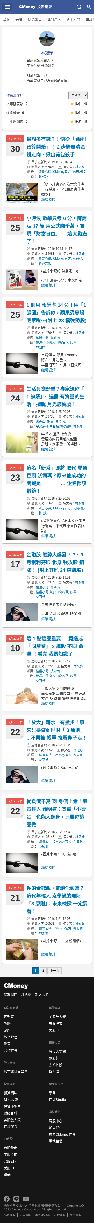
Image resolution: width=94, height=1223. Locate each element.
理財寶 (9, 1017)
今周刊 (78, 755)
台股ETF (10, 1161)
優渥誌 (78, 928)
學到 (52, 1093)
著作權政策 (42, 1215)
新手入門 (73, 19)
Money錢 (11, 1099)
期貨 (50, 421)
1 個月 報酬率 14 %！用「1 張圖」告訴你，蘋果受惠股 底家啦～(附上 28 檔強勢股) (57, 312)
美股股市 (10, 1154)
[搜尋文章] (79, 7)
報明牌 (54, 1071)
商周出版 (79, 172)
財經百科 (10, 1113)
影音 (7, 1044)
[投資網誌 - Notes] (34, 7)
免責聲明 (75, 1215)
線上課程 (10, 1037)
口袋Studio (57, 1099)
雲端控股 (55, 1065)
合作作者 (10, 1050)
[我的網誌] (89, 7)
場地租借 (55, 1141)
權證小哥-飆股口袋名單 (52, 342)
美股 (18, 19)
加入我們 (42, 994)
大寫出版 (79, 508)
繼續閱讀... (50, 199)
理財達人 (54, 19)
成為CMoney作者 (62, 1134)
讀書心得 (45, 172)
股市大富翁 (57, 1051)
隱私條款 (9, 1215)
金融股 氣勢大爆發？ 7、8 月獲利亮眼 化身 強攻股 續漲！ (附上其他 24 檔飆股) (55, 562)
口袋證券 (10, 1126)
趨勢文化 (45, 263)
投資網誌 (10, 1093)
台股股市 (10, 1148)
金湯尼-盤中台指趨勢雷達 (53, 426)
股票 (73, 342)
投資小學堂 (12, 1106)
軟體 (7, 1023)
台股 (6, 19)
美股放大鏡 (12, 1120)
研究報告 (34, 19)
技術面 (55, 671)
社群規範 (60, 1215)
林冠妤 (80, 167)
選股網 (54, 1058)
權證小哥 (42, 337)
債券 (7, 1175)
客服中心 (55, 1121)
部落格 (26, 994)
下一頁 (54, 970)
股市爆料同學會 (15, 1071)
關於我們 (10, 994)
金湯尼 (60, 421)
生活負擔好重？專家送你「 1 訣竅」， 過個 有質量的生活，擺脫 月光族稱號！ (55, 396)
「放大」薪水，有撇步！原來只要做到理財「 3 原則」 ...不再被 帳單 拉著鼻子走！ (57, 730)
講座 (7, 1030)
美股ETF (10, 1168)
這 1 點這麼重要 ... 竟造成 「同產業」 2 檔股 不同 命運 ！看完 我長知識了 (55, 646)
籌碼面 (55, 337)
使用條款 (25, 1215)
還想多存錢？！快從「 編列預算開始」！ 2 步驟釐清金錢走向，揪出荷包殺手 (56, 147)
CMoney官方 (62, 172)
